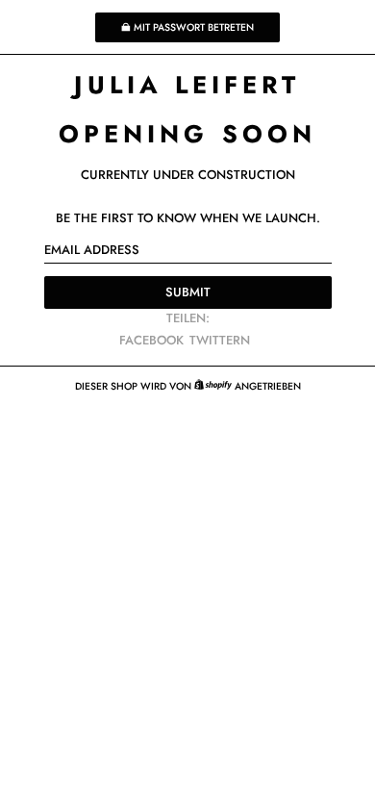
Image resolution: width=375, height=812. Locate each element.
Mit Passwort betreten (194, 27)
